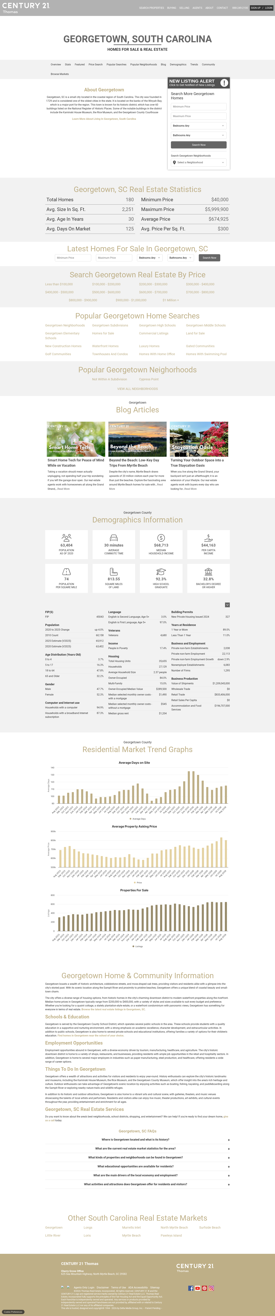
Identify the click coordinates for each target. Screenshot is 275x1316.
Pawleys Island (171, 1235)
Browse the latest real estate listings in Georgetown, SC (113, 1009)
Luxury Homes (149, 346)
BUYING (171, 7)
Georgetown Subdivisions (110, 325)
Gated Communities (200, 346)
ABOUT (209, 7)
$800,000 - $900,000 (83, 300)
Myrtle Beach (131, 1235)
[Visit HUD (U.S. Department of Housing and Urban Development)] (69, 1288)
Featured (80, 64)
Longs (88, 1227)
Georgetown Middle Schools (206, 325)
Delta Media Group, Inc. (131, 1308)
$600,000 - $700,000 (153, 292)
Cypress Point (149, 379)
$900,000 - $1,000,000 (131, 300)
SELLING (184, 7)
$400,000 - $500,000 (59, 292)
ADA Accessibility (138, 1287)
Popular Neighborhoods (143, 64)
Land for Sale (195, 333)
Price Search (96, 64)
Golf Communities (58, 354)
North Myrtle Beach (174, 1227)
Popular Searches (116, 64)
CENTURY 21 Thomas (195, 1268)
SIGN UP (256, 7)
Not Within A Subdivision (109, 379)
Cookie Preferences (13, 1312)
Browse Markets (60, 74)
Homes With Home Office (157, 354)
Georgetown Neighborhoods (65, 325)
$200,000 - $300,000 (153, 284)
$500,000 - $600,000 (106, 292)
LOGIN (268, 7)
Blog (163, 64)
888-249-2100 (240, 7)
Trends (194, 64)
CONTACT (222, 7)
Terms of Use (118, 1287)
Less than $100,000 (59, 284)
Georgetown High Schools (157, 325)
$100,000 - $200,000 (106, 284)
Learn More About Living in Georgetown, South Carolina (104, 118)
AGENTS (197, 7)
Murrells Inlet (131, 1227)
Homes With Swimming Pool (206, 354)
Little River (52, 1235)
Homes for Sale (103, 333)
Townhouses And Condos (110, 354)
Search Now (199, 144)
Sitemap (155, 1287)
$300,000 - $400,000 (200, 284)
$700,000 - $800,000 (200, 292)
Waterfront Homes (105, 346)
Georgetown (54, 1227)
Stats (68, 64)
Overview (56, 64)
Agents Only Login (84, 1287)
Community (208, 64)
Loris (87, 1235)
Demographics (178, 64)
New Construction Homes (63, 346)
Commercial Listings (153, 333)
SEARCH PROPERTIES (151, 7)
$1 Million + (171, 300)
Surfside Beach (210, 1227)
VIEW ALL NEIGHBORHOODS (137, 389)
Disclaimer (103, 1287)
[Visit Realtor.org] (63, 1288)
